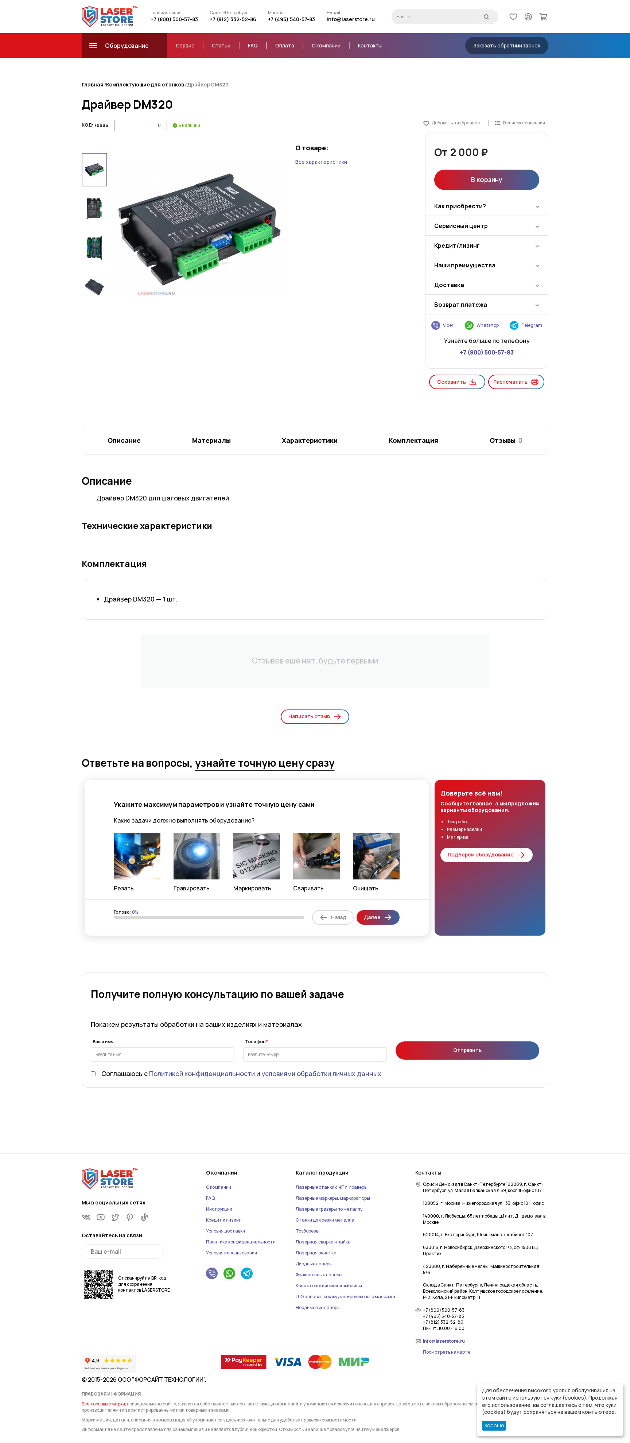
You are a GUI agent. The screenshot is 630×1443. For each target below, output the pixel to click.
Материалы (211, 440)
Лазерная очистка (316, 1253)
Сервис (185, 45)
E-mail (333, 13)
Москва (276, 13)
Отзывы (506, 440)
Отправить (467, 1050)
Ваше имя (103, 1041)
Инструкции (219, 1209)
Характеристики (310, 440)
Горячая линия (166, 13)
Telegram (531, 325)
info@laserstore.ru (351, 19)
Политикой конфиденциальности (202, 1073)
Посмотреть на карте (446, 1352)
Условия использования (231, 1253)
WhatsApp (488, 325)
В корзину (486, 179)
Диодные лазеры (314, 1264)
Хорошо (494, 1425)
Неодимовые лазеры (318, 1307)
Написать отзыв (309, 716)
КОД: (87, 125)
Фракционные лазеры (319, 1275)
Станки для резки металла (325, 1220)
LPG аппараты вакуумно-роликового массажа (345, 1296)
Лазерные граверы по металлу (329, 1209)
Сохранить (451, 381)
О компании (326, 45)
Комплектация (413, 440)
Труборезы (307, 1231)
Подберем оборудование (481, 854)
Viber (448, 325)
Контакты (370, 45)
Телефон (255, 1041)
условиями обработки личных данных (321, 1073)
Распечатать (510, 381)
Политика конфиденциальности (241, 1242)
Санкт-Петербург (229, 13)
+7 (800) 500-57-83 (174, 19)
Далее (372, 917)
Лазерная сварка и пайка (323, 1242)
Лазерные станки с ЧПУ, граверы (332, 1187)
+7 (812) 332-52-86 (233, 19)
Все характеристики (321, 161)
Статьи (221, 45)
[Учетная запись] (528, 16)
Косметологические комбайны (329, 1286)
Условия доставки (225, 1231)
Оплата (284, 45)
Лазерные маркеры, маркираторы (333, 1198)
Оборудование (127, 46)
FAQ (253, 45)
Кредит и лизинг (223, 1220)
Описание (124, 440)
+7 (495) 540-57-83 (291, 19)
